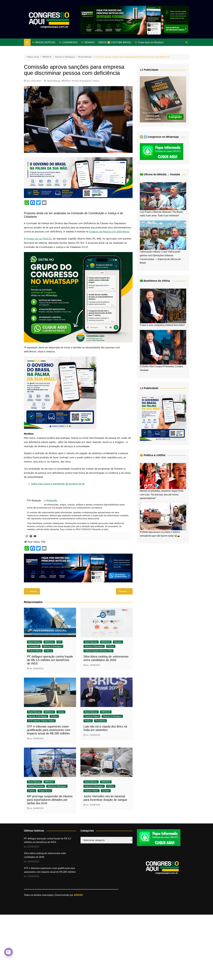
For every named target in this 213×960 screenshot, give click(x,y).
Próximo (123, 591)
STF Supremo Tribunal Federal (41, 721)
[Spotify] (31, 536)
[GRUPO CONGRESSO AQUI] (78, 297)
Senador (105, 791)
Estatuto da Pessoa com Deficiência (109, 231)
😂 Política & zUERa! (152, 455)
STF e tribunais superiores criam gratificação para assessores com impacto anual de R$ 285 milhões (48, 730)
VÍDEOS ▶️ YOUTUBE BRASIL (114, 42)
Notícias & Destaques (81, 81)
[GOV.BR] (60, 392)
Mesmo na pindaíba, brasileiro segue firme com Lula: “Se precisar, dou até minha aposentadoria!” (161, 494)
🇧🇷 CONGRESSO (68, 42)
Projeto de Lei (45, 791)
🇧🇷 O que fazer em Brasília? (149, 42)
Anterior (33, 591)
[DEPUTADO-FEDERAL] (134, 20)
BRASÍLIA (66, 81)
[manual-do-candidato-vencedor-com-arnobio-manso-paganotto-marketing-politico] (163, 99)
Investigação (33, 646)
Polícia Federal (34, 651)
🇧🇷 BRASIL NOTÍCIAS (43, 42)
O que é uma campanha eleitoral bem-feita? (162, 325)
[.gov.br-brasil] (78, 177)
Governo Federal (92, 716)
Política (96, 81)
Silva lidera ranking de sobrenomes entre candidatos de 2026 (45, 855)
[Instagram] (27, 536)
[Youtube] (35, 536)
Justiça (61, 712)
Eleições (118, 642)
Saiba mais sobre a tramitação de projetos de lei (58, 483)
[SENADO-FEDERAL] (78, 567)
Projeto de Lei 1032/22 (39, 238)
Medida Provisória (35, 786)
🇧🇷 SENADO (87, 42)
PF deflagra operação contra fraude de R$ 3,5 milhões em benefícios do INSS (50, 660)
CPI (59, 642)
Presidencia (100, 721)
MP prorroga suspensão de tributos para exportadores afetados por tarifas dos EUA (49, 800)
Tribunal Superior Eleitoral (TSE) (98, 651)
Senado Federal (91, 791)
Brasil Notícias (53, 81)
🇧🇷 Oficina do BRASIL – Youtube (160, 174)
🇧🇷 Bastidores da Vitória (155, 280)
